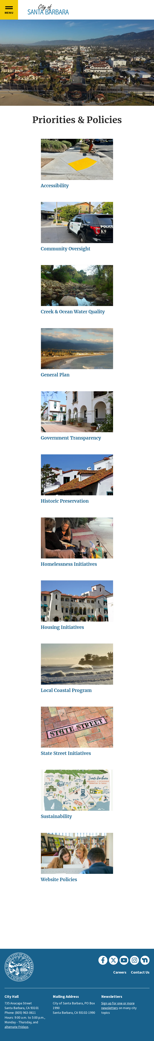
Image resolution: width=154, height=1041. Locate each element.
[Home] (48, 9)
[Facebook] (102, 960)
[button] (9, 10)
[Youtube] (123, 960)
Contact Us (140, 972)
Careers (119, 972)
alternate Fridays (16, 1027)
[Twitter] (113, 960)
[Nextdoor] (144, 960)
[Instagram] (134, 960)
